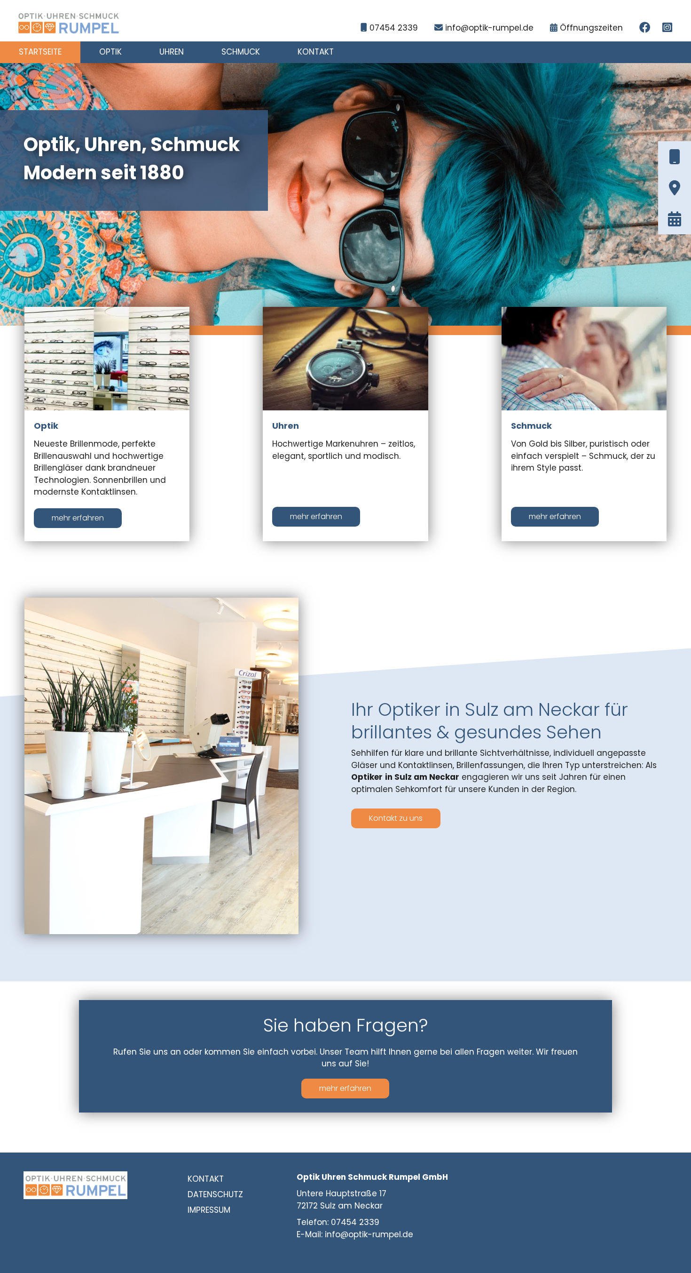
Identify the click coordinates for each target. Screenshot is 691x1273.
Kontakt (316, 51)
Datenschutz (215, 1194)
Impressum (209, 1210)
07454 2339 (393, 27)
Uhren (171, 51)
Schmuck (240, 51)
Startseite (40, 51)
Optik (110, 51)
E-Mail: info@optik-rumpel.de (355, 1234)
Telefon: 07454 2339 (338, 1222)
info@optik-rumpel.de (489, 27)
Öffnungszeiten (591, 27)
